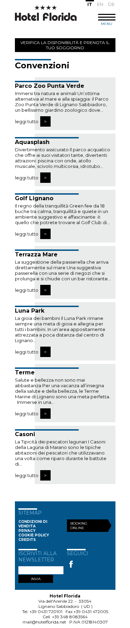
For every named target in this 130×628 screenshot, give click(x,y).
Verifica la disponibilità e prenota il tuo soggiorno (65, 45)
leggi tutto (26, 121)
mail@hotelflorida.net (44, 622)
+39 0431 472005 (90, 611)
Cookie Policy (33, 535)
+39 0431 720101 (45, 611)
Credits (27, 539)
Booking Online (78, 525)
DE (111, 4)
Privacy (26, 530)
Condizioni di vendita (32, 523)
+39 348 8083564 (70, 616)
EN (100, 4)
